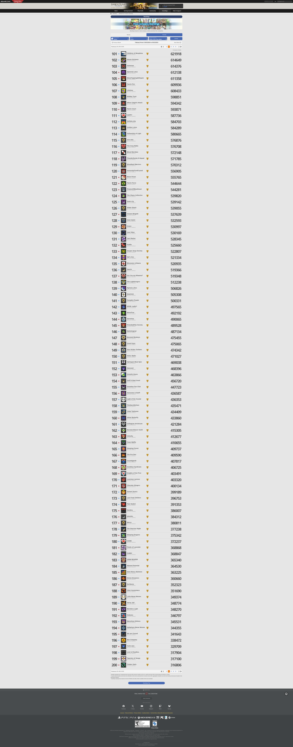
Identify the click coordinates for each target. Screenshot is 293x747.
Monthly (164, 34)
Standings (115, 13)
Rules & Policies (129, 712)
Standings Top (146, 683)
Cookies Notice (145, 712)
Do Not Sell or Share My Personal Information (162, 712)
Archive (176, 38)
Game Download (146, 698)
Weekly (128, 34)
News (133, 708)
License (122, 712)
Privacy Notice (137, 712)
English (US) (281, 1)
